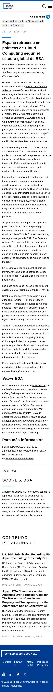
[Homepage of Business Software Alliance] (8, 5)
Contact (7, 662)
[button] (44, 6)
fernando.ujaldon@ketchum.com (21, 451)
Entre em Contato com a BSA (21, 654)
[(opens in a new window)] (3, 674)
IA (6, 21)
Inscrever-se (19, 663)
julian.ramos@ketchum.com (19, 458)
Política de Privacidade (43, 663)
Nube (14, 471)
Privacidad (17, 21)
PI (6, 25)
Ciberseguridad (35, 21)
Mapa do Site (30, 663)
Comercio (17, 25)
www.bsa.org (39, 385)
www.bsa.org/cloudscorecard (20, 371)
